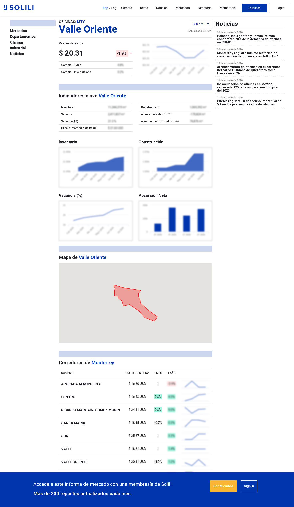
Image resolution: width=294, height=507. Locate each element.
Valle (66, 449)
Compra (126, 8)
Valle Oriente (74, 462)
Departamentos (23, 36)
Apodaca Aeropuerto (81, 384)
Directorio (205, 8)
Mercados (183, 8)
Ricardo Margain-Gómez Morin (90, 410)
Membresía (228, 8)
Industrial (18, 48)
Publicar (254, 8)
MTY (81, 22)
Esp (105, 8)
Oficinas (17, 42)
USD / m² (199, 24)
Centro (68, 397)
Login (280, 8)
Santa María (73, 423)
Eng (113, 8)
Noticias (162, 8)
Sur (64, 436)
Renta (144, 8)
